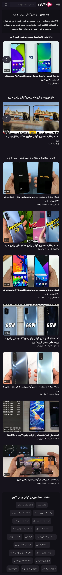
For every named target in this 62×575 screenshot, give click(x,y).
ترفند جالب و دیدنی (25, 505)
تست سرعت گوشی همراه (22, 528)
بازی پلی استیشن (43, 560)
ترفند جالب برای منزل (41, 520)
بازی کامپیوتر (12, 568)
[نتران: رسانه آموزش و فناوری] (45, 4)
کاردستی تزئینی (15, 536)
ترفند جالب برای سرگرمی (20, 513)
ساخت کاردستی (42, 544)
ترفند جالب (42, 505)
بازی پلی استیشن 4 (30, 568)
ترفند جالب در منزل (21, 520)
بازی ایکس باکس (49, 568)
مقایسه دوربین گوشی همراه (21, 552)
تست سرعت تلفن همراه (46, 536)
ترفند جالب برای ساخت (43, 513)
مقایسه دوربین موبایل (44, 552)
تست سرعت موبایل (43, 528)
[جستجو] (6, 4)
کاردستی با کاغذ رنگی (23, 544)
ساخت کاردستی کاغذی (22, 560)
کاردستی (28, 536)
